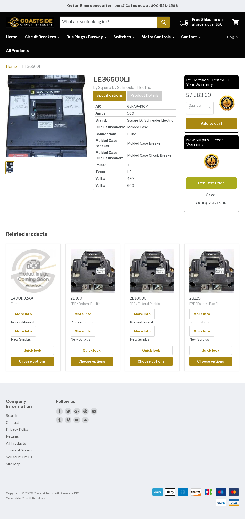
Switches (122, 37)
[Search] (163, 22)
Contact (189, 37)
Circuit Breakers (41, 37)
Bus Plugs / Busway (84, 37)
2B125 (195, 298)
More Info (23, 314)
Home (11, 37)
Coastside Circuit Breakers (26, 498)
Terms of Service (19, 450)
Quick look (32, 350)
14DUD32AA (22, 298)
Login (232, 37)
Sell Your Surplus (19, 457)
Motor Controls (156, 37)
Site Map (13, 464)
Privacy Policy (17, 429)
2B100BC (138, 298)
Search (11, 415)
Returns (12, 436)
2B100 (76, 298)
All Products (17, 50)
